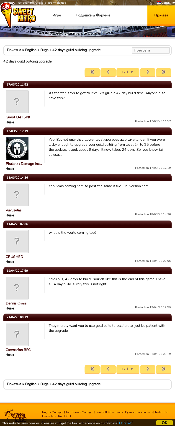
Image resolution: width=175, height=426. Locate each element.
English (30, 49)
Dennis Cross (16, 303)
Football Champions (109, 412)
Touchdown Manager (80, 412)
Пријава (161, 15)
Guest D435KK (18, 117)
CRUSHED (14, 256)
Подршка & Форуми (93, 15)
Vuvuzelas (14, 210)
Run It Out (64, 416)
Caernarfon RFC (18, 349)
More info (126, 423)
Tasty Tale (161, 412)
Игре (56, 15)
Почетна (14, 49)
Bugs (44, 49)
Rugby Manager (53, 412)
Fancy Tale (49, 416)
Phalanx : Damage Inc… (24, 163)
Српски (166, 3)
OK (164, 422)
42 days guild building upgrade (76, 49)
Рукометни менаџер (139, 412)
